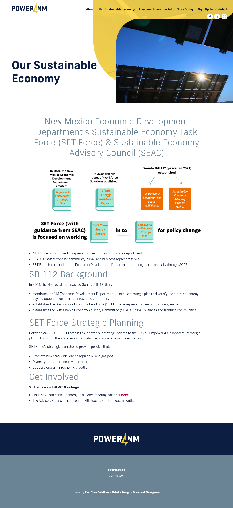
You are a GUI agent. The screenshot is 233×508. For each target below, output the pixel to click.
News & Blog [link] (185, 9)
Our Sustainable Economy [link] (117, 9)
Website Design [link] (121, 492)
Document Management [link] (147, 492)
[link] (29, 13)
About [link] (90, 9)
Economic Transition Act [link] (156, 9)
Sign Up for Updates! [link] (212, 9)
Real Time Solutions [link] (97, 492)
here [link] (125, 395)
